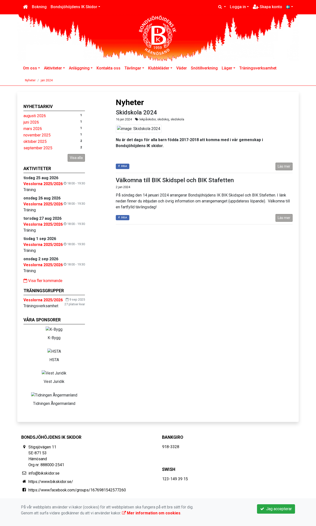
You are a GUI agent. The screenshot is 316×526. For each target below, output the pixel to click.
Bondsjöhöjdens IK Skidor (74, 6)
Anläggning (79, 68)
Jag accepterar (278, 508)
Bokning (39, 6)
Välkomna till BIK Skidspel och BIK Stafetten (175, 180)
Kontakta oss (108, 68)
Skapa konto (270, 6)
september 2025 (37, 148)
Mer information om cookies (153, 513)
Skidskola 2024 (136, 112)
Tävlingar (132, 68)
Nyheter (30, 80)
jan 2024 (47, 80)
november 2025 (37, 135)
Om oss (30, 68)
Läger (227, 68)
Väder (181, 68)
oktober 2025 (35, 141)
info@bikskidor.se (43, 473)
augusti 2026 (34, 115)
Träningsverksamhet (257, 68)
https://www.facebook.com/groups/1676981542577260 (77, 490)
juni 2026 (31, 122)
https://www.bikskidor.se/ (50, 481)
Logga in (238, 6)
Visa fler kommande (44, 280)
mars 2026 (32, 128)
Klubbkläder (158, 68)
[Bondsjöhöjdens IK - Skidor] (158, 37)
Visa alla (76, 158)
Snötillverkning (204, 68)
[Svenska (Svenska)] (289, 7)
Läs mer (284, 166)
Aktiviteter (53, 68)
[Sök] (222, 7)
